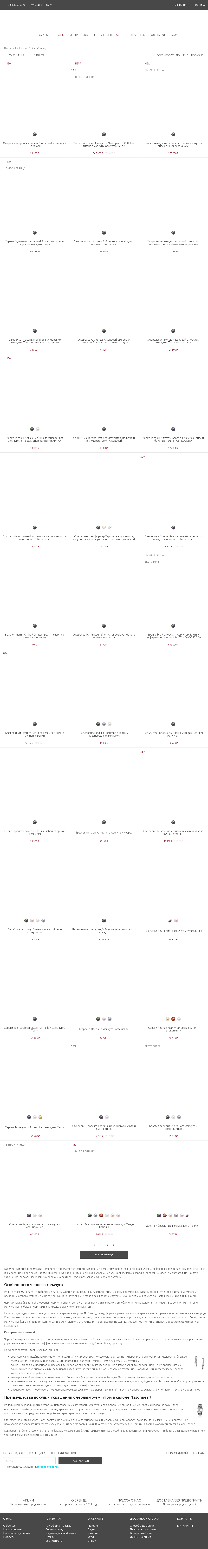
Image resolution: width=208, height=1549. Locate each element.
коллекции (157, 34)
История (93, 1525)
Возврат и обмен (141, 1533)
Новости (8, 1536)
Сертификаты (54, 1540)
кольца (131, 34)
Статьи (92, 1540)
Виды (91, 1529)
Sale (118, 34)
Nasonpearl (10, 48)
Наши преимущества (16, 1533)
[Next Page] (113, 1244)
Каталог (23, 48)
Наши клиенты (12, 1529)
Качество (93, 1533)
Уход (91, 1536)
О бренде (9, 1525)
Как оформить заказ (58, 1525)
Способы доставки (142, 1525)
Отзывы (51, 1536)
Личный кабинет (140, 1536)
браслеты (89, 34)
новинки (59, 34)
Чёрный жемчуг (39, 48)
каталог (44, 34)
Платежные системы (143, 1529)
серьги (74, 34)
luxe (143, 34)
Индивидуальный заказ (61, 1533)
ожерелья (105, 34)
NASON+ (174, 34)
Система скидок (56, 1529)
